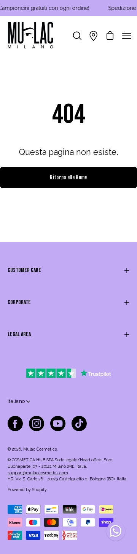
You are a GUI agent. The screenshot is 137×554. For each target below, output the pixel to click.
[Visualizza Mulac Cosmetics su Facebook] (15, 423)
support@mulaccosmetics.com (38, 472)
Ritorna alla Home (68, 177)
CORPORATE (19, 302)
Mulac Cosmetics (40, 449)
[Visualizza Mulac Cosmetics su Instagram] (36, 423)
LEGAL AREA (19, 334)
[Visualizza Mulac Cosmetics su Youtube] (57, 423)
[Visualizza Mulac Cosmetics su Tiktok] (79, 423)
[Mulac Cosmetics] (30, 36)
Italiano (16, 401)
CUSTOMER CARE (24, 270)
